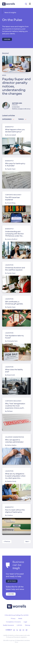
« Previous (7, 541)
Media (20, 618)
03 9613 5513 (16, 107)
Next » (27, 541)
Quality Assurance (8, 625)
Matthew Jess (17, 103)
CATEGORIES (7, 119)
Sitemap (27, 625)
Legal (25, 622)
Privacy (13, 618)
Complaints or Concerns (13, 622)
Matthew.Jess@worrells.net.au (21, 109)
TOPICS (21, 119)
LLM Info (19, 625)
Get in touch (12, 581)
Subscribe (7, 39)
